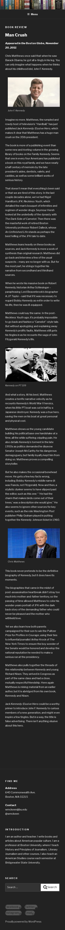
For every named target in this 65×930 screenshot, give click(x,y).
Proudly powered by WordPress (23, 921)
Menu (34, 14)
